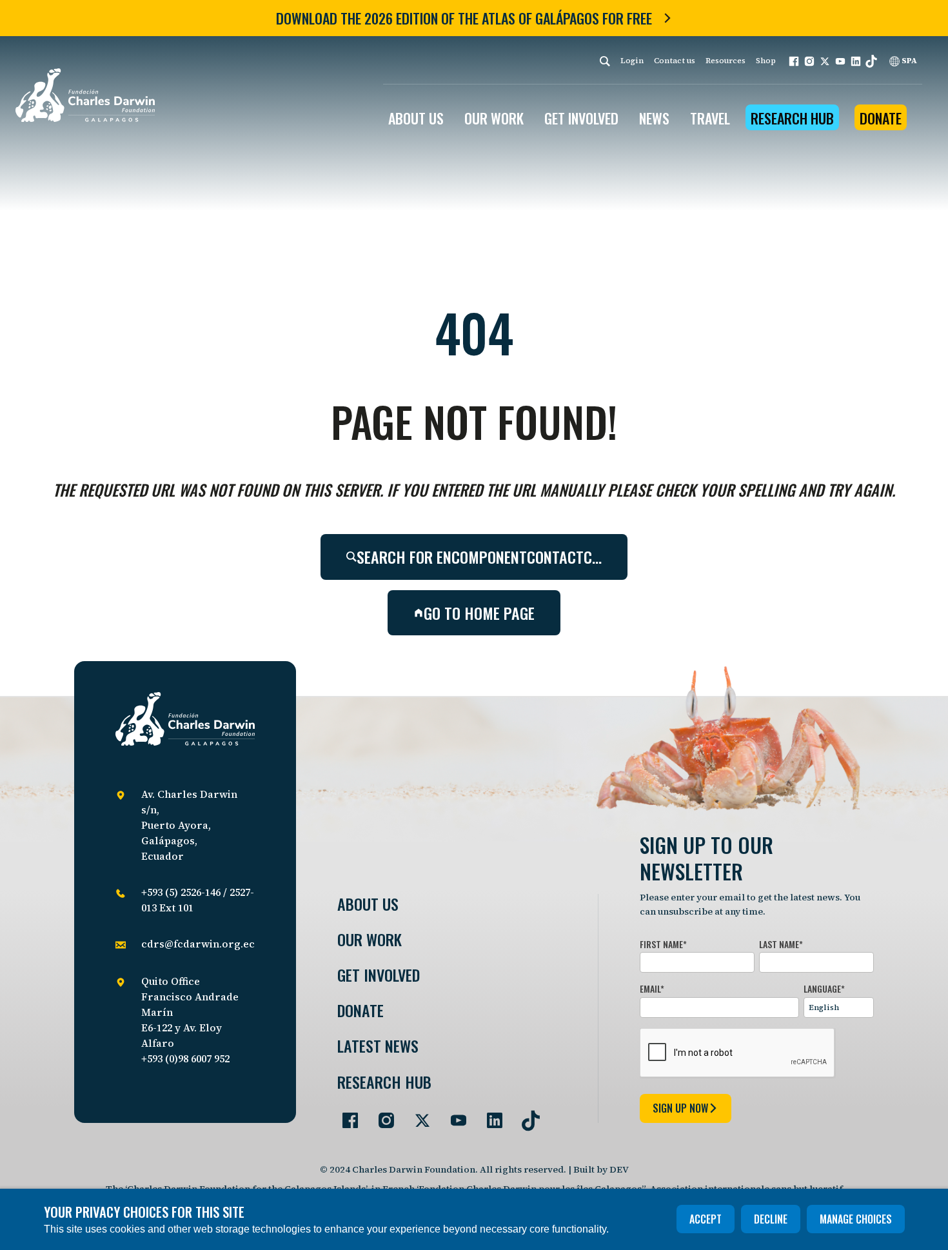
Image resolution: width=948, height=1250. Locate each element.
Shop (766, 60)
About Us (368, 904)
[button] (794, 61)
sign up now (680, 1108)
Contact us (674, 60)
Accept (705, 1219)
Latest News (378, 1046)
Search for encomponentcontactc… (479, 556)
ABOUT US (416, 118)
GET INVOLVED (581, 118)
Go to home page (479, 612)
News (654, 118)
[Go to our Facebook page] (345, 1115)
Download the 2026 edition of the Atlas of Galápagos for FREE (464, 18)
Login (632, 60)
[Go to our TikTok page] (525, 1115)
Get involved (378, 975)
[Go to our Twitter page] (417, 1115)
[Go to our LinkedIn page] (489, 1115)
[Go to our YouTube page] (453, 1115)
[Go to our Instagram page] (381, 1115)
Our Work (369, 939)
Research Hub (792, 118)
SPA (908, 60)
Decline (770, 1219)
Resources (726, 60)
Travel (710, 118)
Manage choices (856, 1219)
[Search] (605, 61)
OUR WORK (494, 118)
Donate (881, 118)
